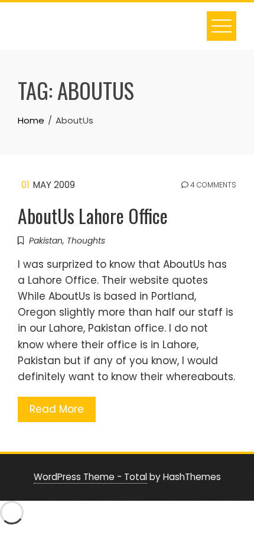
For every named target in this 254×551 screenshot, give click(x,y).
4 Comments (212, 185)
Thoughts (86, 241)
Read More (57, 409)
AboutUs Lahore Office (93, 215)
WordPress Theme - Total (90, 477)
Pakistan (46, 241)
